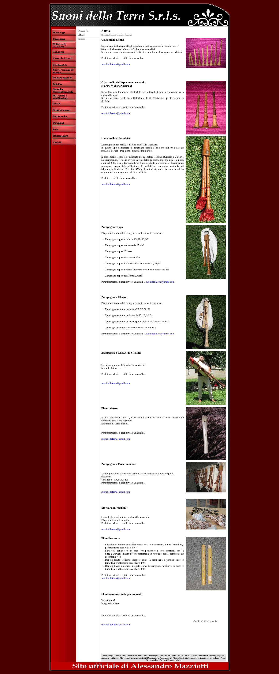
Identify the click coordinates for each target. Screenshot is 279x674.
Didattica (114, 658)
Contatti (163, 660)
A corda (81, 39)
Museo (176, 658)
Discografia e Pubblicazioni (159, 658)
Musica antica (202, 658)
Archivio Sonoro (187, 658)
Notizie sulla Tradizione (136, 655)
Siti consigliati (152, 660)
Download (214, 658)
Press (223, 658)
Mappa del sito (174, 660)
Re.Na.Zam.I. (183, 655)
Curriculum (120, 655)
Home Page (108, 655)
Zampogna (153, 655)
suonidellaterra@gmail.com (115, 64)
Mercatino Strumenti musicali (133, 658)
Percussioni (83, 31)
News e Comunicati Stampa (203, 655)
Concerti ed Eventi (168, 655)
